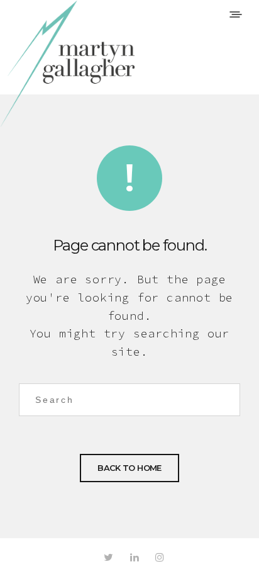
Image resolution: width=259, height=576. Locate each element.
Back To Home (129, 468)
